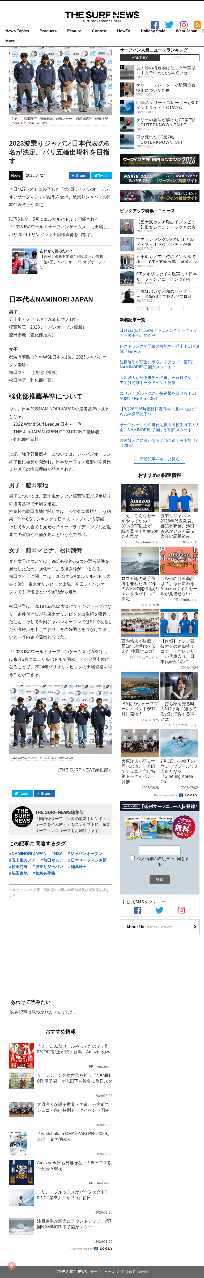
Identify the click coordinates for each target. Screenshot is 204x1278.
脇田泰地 (20, 873)
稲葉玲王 (79, 866)
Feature (74, 31)
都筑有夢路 (45, 873)
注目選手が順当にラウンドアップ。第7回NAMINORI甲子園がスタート (157, 364)
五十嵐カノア (24, 860)
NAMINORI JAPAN (29, 853)
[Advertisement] (60, 949)
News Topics (17, 31)
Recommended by (82, 1248)
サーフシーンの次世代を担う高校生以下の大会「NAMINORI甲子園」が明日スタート (159, 427)
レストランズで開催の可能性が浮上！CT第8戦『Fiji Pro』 (159, 348)
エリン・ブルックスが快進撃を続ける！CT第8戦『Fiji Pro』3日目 (158, 395)
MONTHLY (139, 58)
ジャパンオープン (86, 853)
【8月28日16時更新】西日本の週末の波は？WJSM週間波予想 (159, 411)
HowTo (123, 31)
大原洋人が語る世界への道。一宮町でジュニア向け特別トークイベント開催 (159, 380)
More (10, 41)
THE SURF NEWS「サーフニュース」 (88, 1272)
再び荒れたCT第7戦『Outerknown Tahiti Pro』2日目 (162, 142)
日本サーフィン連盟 (89, 860)
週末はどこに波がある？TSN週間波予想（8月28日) (159, 442)
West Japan (186, 31)
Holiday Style (153, 31)
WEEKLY (179, 58)
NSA (58, 853)
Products (48, 31)
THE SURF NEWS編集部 (59, 812)
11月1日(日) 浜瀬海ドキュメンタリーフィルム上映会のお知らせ (158, 332)
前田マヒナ (53, 860)
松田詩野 (20, 866)
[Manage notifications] (11, 1266)
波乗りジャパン (49, 866)
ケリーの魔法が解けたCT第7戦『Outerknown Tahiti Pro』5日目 (166, 124)
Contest (99, 31)
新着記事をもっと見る (160, 459)
